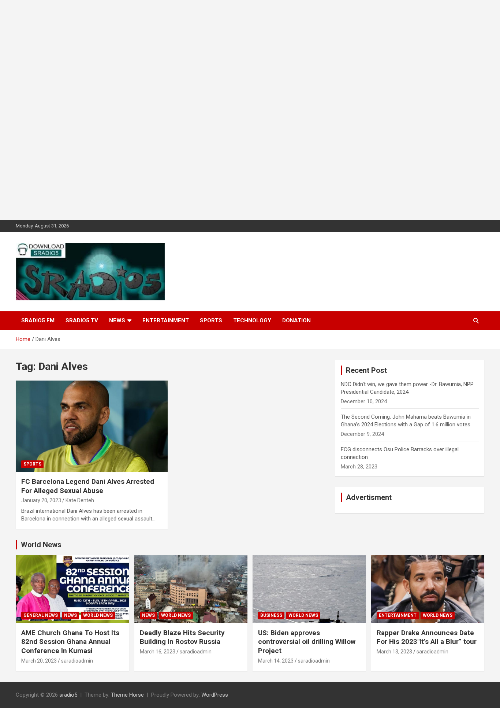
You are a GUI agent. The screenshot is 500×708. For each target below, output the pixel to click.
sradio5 (68, 695)
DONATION (296, 320)
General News (40, 615)
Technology (252, 320)
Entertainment (165, 320)
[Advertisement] (219, 110)
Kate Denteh (80, 500)
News (117, 320)
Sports (211, 320)
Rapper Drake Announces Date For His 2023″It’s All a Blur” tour (427, 637)
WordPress (214, 695)
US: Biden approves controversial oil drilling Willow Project (306, 642)
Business (271, 615)
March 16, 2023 (157, 652)
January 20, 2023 (41, 500)
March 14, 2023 (276, 661)
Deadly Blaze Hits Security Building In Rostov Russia (182, 637)
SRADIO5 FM (38, 320)
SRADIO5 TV (82, 320)
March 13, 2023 (394, 652)
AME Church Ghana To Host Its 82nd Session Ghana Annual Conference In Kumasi (70, 642)
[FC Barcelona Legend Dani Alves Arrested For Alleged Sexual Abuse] (91, 426)
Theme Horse (127, 695)
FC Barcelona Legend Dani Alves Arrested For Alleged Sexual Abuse (87, 486)
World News (41, 544)
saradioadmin (77, 661)
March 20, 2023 (39, 661)
